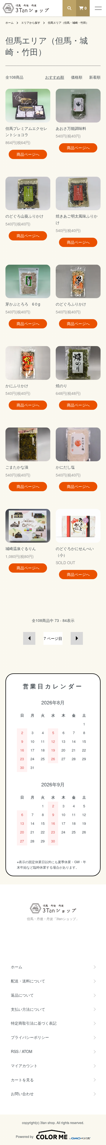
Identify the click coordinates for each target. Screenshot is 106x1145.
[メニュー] (98, 8)
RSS (14, 1051)
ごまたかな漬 (18, 467)
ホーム (9, 23)
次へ (77, 638)
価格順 (76, 77)
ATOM (27, 1051)
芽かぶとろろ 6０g (22, 304)
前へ (29, 638)
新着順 (95, 77)
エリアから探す (30, 23)
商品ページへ (28, 154)
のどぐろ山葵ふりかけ (26, 216)
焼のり (61, 385)
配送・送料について (28, 981)
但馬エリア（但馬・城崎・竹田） (68, 23)
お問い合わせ (22, 1093)
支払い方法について (28, 1009)
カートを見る (22, 1079)
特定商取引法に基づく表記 (34, 1023)
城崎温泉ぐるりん (20, 548)
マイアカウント (24, 1065)
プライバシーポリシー (30, 1037)
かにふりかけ (18, 385)
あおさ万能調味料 (73, 128)
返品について (22, 995)
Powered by (24, 1136)
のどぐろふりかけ (71, 304)
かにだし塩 (65, 467)
